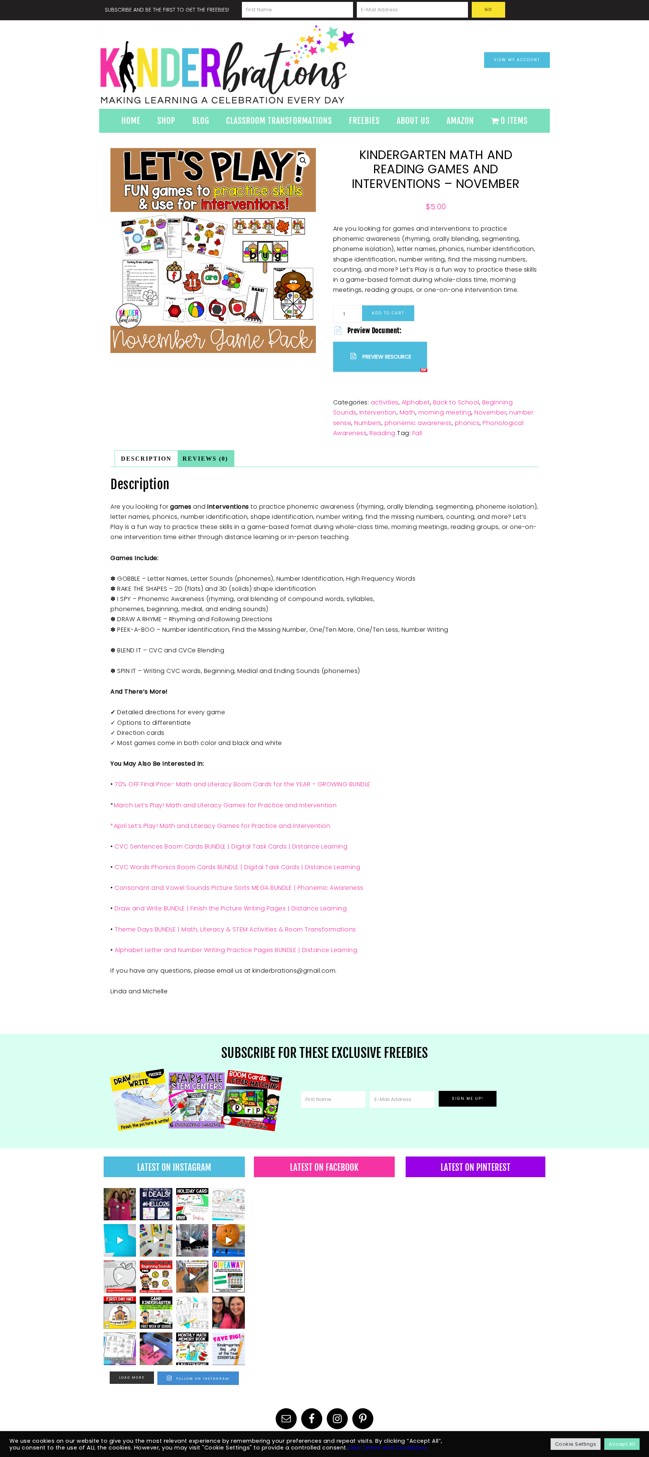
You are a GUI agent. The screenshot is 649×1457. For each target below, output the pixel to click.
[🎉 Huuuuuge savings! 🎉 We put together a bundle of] (228, 1348)
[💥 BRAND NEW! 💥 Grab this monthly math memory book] (192, 1348)
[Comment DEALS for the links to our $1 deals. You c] (156, 1204)
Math (407, 412)
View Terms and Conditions (387, 1447)
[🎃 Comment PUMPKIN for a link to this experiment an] (228, 1240)
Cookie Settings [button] (575, 1444)
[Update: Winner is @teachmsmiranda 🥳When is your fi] (228, 1276)
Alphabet (415, 402)
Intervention (378, 412)
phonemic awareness (418, 423)
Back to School (456, 402)
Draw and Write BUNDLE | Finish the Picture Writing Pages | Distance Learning (231, 908)
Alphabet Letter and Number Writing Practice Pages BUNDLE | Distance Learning (236, 950)
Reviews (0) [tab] (205, 458)
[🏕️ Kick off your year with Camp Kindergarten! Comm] (156, 1312)
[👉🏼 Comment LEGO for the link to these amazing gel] (156, 1240)
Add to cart (388, 313)
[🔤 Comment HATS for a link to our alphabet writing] (228, 1204)
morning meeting (445, 412)
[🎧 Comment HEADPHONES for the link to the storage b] (192, 1240)
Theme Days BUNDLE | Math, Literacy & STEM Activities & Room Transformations (235, 929)
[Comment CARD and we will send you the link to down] (192, 1204)
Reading (382, 433)
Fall (417, 433)
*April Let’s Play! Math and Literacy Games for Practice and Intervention (220, 826)
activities (384, 402)
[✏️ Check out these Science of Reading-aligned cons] (120, 1348)
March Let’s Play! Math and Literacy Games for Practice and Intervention (225, 805)
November (490, 412)
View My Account (517, 60)
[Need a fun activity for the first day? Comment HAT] (120, 1312)
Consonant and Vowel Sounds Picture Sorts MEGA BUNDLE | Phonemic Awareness (239, 887)
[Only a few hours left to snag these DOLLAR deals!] (192, 1312)
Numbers (368, 423)
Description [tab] (146, 458)
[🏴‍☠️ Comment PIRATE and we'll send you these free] (156, 1276)
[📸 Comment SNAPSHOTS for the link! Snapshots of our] (120, 1240)
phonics (467, 423)
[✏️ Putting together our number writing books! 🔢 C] (156, 1348)
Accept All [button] (622, 1444)
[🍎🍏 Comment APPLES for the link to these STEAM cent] (120, 1276)
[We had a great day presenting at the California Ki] (120, 1204)
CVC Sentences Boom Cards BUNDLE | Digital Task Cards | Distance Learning (231, 846)
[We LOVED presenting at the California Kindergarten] (228, 1312)
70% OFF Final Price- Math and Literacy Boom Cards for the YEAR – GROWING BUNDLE (243, 784)
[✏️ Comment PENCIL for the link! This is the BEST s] (192, 1276)
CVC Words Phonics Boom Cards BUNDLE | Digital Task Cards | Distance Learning (237, 867)
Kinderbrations (257, 64)
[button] (303, 160)
